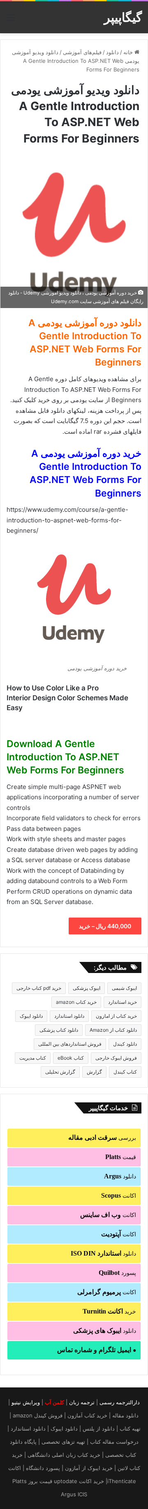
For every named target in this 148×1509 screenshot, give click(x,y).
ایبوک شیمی (124, 988)
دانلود (112, 52)
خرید (109, 1311)
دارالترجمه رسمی (119, 1402)
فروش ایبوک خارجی (116, 1058)
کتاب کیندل (125, 1072)
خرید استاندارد (122, 1002)
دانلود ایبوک (31, 1016)
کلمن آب (54, 1402)
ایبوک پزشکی (86, 988)
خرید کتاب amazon (76, 1002)
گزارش (94, 1072)
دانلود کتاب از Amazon (113, 1030)
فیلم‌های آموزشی (82, 52)
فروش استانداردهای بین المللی (70, 1044)
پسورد (117, 1272)
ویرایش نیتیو (26, 1402)
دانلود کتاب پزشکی (58, 1030)
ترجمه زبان (82, 1402)
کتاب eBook (71, 1058)
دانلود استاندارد (69, 1016)
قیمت (120, 1156)
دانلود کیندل (125, 1044)
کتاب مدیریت (32, 1058)
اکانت (118, 1195)
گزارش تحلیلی (60, 1072)
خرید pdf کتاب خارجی (38, 988)
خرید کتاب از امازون (116, 1016)
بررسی (102, 1137)
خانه (128, 52)
